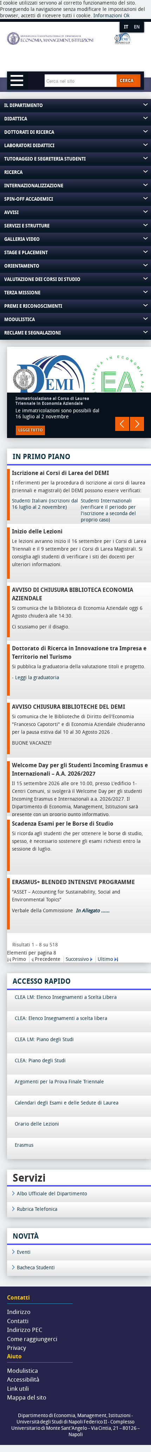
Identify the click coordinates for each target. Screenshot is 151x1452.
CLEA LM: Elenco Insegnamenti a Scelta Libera (66, 997)
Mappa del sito (26, 1397)
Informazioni (107, 16)
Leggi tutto (30, 430)
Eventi (24, 1252)
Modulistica (19, 319)
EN (137, 27)
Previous (122, 424)
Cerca (126, 80)
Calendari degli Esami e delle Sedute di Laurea (66, 1103)
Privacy (16, 1347)
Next (137, 424)
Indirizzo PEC (24, 1329)
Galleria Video (22, 239)
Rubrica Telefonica (37, 1209)
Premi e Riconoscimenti (33, 306)
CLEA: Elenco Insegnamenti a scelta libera (61, 1018)
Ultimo (105, 959)
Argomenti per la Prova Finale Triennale (59, 1082)
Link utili (18, 1388)
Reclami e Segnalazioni (32, 333)
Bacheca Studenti (36, 1268)
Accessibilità (23, 1379)
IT (126, 27)
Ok (127, 16)
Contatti (17, 1321)
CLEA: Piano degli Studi (40, 1061)
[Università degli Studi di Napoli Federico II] (68, 50)
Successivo (77, 959)
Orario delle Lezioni (37, 1124)
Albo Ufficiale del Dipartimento (52, 1194)
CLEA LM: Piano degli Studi (44, 1040)
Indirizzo (19, 1311)
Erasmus (24, 1145)
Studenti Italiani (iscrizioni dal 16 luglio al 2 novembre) (45, 504)
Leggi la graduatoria (37, 678)
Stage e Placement (26, 252)
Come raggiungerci (32, 1339)
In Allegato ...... (92, 911)
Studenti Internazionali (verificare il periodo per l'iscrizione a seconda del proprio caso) (108, 510)
